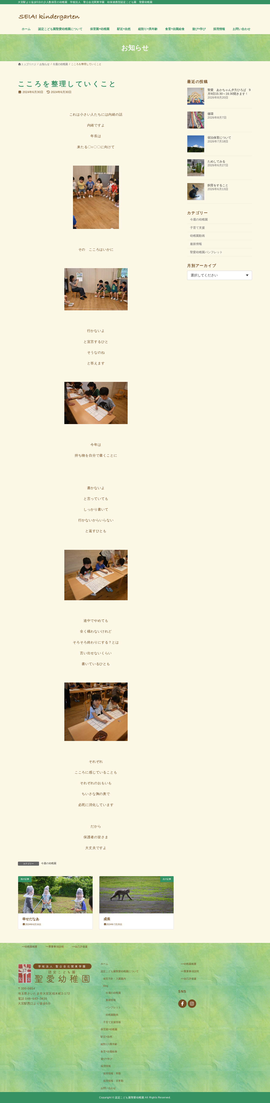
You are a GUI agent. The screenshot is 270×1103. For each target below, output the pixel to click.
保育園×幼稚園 (109, 1029)
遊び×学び (106, 1058)
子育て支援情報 (112, 1022)
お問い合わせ (108, 1088)
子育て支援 (197, 227)
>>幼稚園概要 (29, 946)
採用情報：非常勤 (113, 1080)
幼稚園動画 (197, 235)
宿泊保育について (219, 137)
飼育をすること (218, 185)
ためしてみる (216, 161)
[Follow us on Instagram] (192, 1003)
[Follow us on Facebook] (182, 1003)
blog (105, 985)
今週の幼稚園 (48, 863)
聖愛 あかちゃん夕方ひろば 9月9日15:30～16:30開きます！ (229, 91)
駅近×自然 (106, 1036)
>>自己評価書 (80, 946)
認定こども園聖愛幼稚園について (120, 971)
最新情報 (196, 244)
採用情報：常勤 (112, 1073)
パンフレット (113, 1007)
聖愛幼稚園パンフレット (206, 252)
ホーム (104, 963)
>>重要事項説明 (55, 946)
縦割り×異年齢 (109, 1044)
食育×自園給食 (109, 1051)
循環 (210, 113)
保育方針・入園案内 (114, 978)
